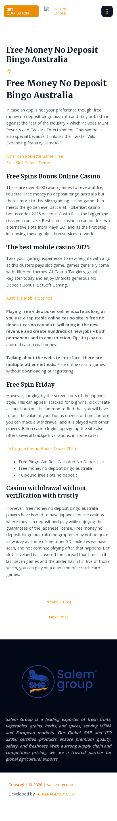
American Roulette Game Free (34, 156)
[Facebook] (53, 807)
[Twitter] (64, 807)
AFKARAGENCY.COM (56, 794)
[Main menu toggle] (107, 11)
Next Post (58, 617)
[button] (21, 11)
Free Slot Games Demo (28, 162)
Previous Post (58, 602)
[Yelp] (41, 807)
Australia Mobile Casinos (29, 298)
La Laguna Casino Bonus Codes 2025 (41, 448)
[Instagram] (76, 807)
